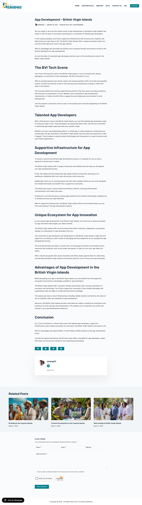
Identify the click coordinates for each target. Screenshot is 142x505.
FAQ (125, 6)
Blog (108, 6)
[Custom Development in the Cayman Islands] (71, 409)
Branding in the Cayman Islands (20, 423)
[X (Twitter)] (46, 348)
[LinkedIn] (61, 348)
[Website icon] (48, 365)
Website (88, 447)
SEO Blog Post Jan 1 (66, 25)
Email (63, 447)
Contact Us (117, 6)
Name (38, 447)
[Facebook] (38, 348)
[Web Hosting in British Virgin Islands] (113, 409)
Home (77, 6)
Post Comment (42, 486)
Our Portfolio (88, 6)
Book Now (134, 6)
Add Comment (41, 454)
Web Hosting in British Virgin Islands (107, 423)
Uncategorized (78, 25)
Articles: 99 (50, 370)
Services (99, 6)
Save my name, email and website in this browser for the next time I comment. (61, 472)
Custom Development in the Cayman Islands (68, 423)
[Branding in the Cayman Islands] (28, 409)
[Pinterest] (53, 348)
